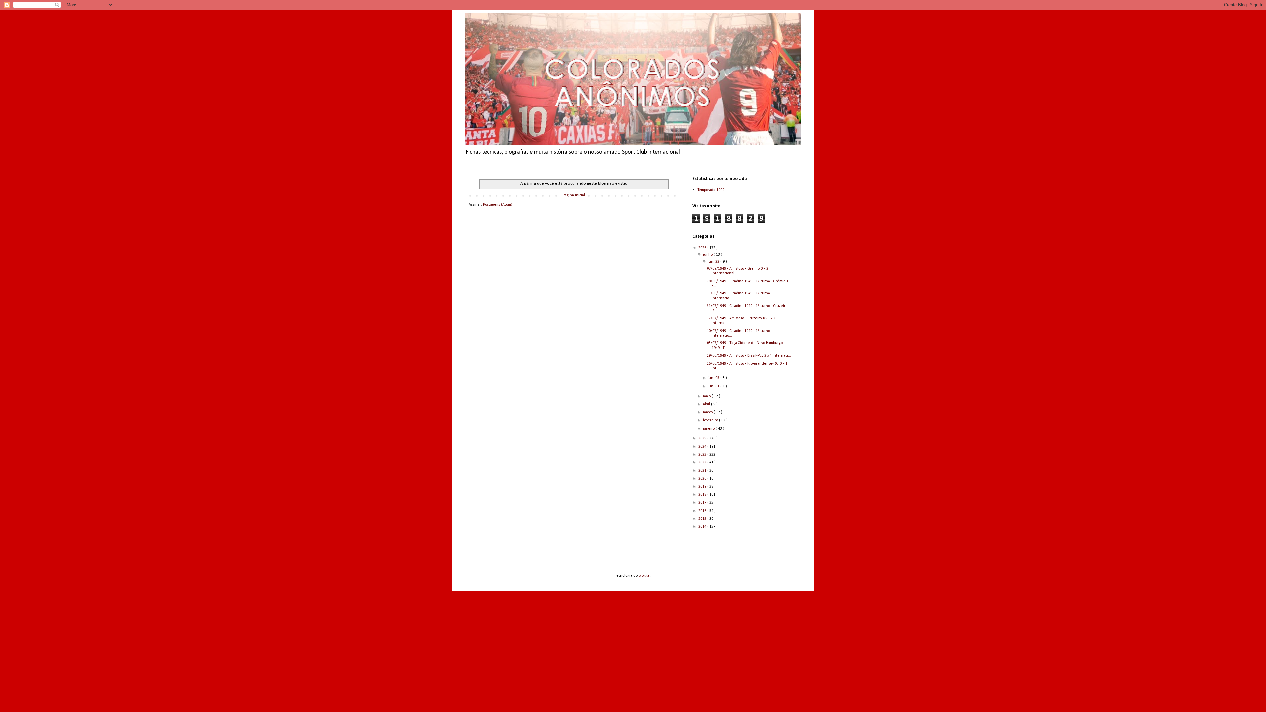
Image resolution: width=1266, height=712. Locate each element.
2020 (702, 479)
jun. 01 (714, 386)
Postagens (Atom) (497, 205)
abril (707, 404)
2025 (702, 438)
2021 (702, 471)
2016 (702, 511)
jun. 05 (714, 378)
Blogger (645, 576)
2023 (702, 455)
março (708, 412)
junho (708, 255)
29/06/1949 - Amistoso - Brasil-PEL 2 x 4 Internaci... (749, 356)
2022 (702, 462)
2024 (702, 447)
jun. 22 (714, 262)
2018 (702, 495)
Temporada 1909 (710, 190)
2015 (702, 519)
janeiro (709, 428)
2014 (702, 527)
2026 (702, 248)
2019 (702, 487)
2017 (702, 503)
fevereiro (711, 420)
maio (707, 396)
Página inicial (574, 195)
